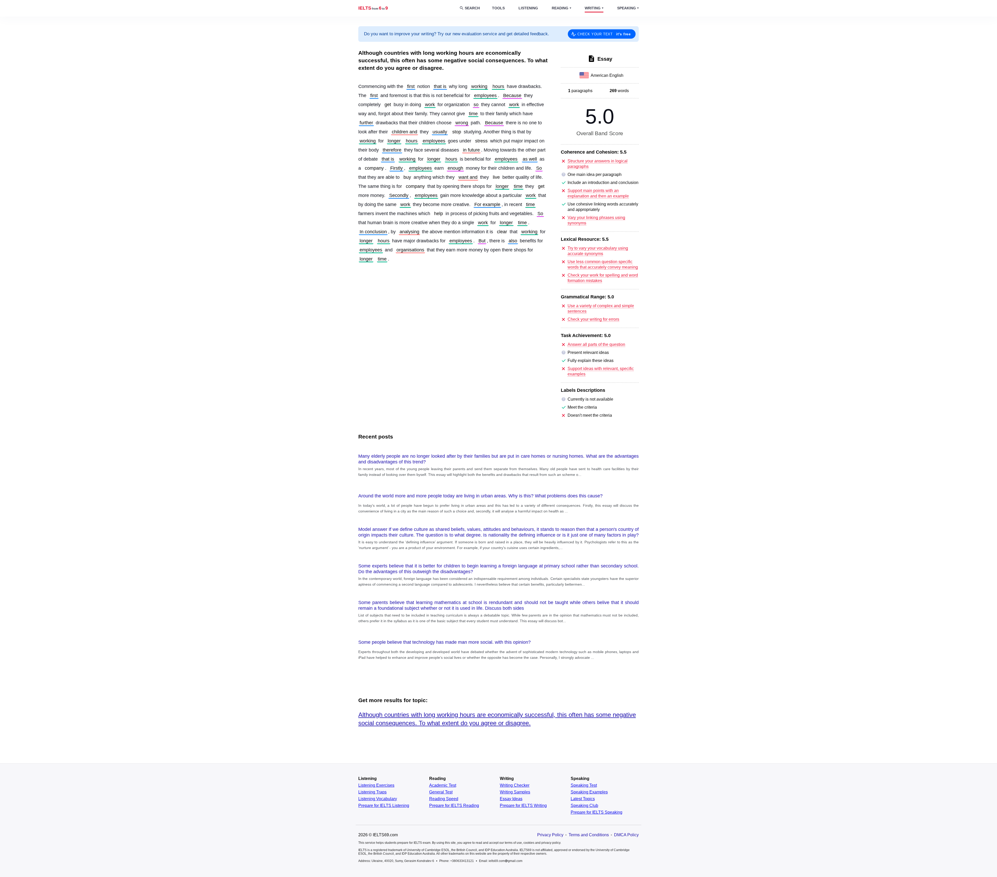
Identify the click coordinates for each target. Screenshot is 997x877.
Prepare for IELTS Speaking (596, 812)
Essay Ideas (511, 799)
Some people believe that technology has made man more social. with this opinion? (444, 642)
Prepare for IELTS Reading (454, 806)
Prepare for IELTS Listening (383, 806)
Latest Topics (583, 799)
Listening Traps (372, 792)
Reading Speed (443, 799)
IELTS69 (373, 8)
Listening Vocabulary (377, 799)
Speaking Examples (589, 792)
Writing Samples (515, 792)
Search (472, 8)
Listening (528, 8)
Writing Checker (514, 785)
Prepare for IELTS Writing (523, 806)
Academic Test (442, 785)
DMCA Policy (626, 835)
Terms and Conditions (589, 835)
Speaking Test (584, 785)
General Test (441, 792)
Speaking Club (584, 806)
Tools (498, 8)
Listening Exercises (376, 785)
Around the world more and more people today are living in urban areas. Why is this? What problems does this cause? (480, 495)
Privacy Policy (550, 835)
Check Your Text (604, 34)
